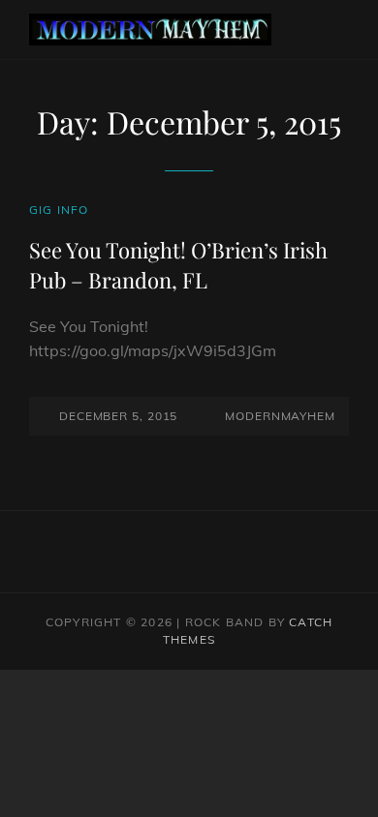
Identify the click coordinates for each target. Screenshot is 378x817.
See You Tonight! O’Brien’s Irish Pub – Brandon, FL (178, 264)
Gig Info (59, 209)
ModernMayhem (280, 415)
